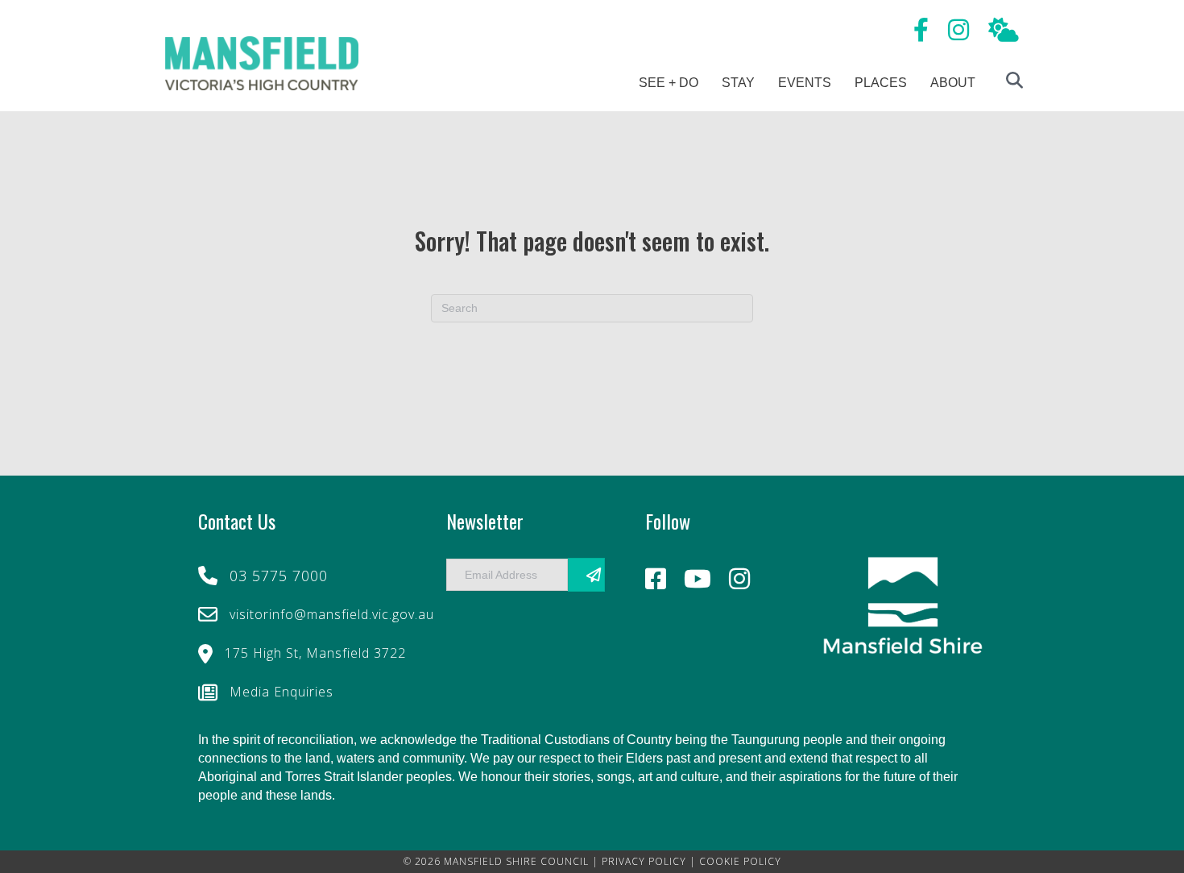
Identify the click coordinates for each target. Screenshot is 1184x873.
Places (881, 82)
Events (804, 82)
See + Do (668, 82)
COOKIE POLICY (740, 861)
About (952, 82)
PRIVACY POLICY (644, 861)
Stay (738, 82)
